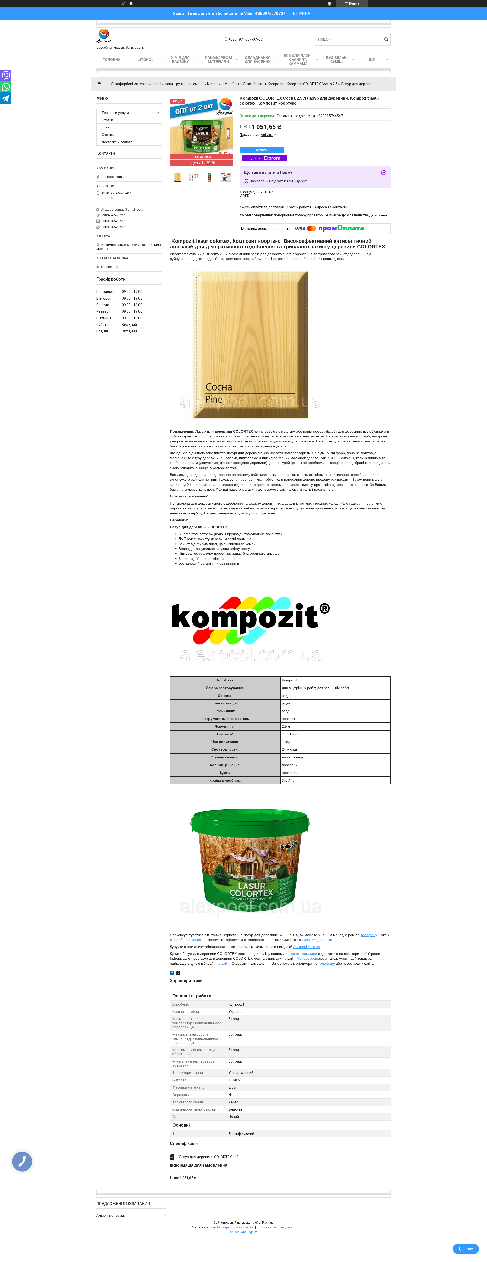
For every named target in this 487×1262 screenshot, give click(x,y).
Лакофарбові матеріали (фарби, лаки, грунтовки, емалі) (157, 84)
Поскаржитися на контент (235, 1227)
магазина (199, 940)
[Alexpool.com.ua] (103, 36)
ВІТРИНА (301, 13)
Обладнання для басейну (258, 59)
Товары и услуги (115, 112)
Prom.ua (268, 1222)
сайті (225, 963)
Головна (111, 60)
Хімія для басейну (180, 59)
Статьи (107, 120)
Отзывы (108, 135)
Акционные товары (110, 1215)
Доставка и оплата (117, 142)
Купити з (256, 158)
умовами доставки (317, 940)
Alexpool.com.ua (306, 947)
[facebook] (172, 973)
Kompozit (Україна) (223, 84)
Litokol (146, 60)
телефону (369, 935)
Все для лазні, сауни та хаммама (298, 59)
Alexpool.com (307, 958)
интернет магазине (301, 954)
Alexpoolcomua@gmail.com (122, 209)
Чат (469, 1249)
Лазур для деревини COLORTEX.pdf (208, 1157)
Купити (262, 150)
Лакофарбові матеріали (218, 59)
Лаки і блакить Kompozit (263, 84)
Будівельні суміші (337, 59)
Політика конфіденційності (276, 1227)
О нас (106, 127)
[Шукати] (386, 39)
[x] (178, 973)
